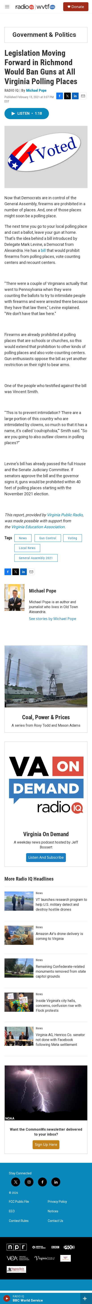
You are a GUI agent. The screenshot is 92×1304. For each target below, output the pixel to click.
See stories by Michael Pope (52, 618)
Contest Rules (19, 1221)
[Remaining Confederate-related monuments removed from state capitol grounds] (18, 968)
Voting (72, 538)
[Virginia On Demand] (46, 783)
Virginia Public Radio (65, 514)
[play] (7, 1298)
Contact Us (55, 1221)
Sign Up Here (46, 1144)
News (23, 538)
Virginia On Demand (46, 834)
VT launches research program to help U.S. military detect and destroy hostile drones (61, 905)
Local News (27, 548)
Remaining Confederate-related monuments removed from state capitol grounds (61, 971)
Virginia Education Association (38, 527)
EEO (12, 1211)
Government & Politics (44, 34)
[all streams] (86, 1298)
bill (43, 250)
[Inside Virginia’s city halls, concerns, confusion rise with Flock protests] (18, 1002)
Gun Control (47, 538)
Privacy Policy (57, 1201)
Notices (53, 1211)
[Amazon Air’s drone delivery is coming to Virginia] (18, 935)
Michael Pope (36, 90)
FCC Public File (19, 1201)
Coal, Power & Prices (46, 717)
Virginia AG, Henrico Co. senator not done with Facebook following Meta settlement (60, 1040)
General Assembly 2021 (36, 558)
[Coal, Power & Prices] (46, 677)
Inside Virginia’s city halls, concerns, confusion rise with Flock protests (58, 1006)
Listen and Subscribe (46, 857)
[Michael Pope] (14, 597)
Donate (77, 7)
